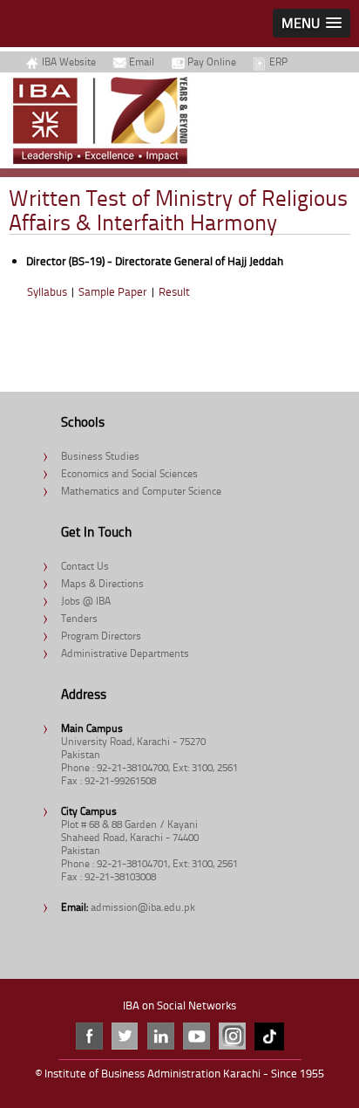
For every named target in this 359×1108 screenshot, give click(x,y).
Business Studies (100, 455)
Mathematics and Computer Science (141, 490)
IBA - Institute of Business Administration (100, 120)
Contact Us (85, 565)
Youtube (196, 1036)
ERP (278, 61)
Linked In (160, 1036)
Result (174, 291)
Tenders (79, 618)
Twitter (125, 1036)
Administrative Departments (125, 653)
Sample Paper (112, 291)
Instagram (232, 1036)
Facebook (89, 1036)
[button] (311, 23)
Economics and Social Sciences (129, 473)
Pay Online (211, 61)
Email (141, 61)
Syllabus (47, 291)
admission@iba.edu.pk (143, 906)
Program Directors (101, 635)
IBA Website (69, 61)
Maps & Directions (102, 583)
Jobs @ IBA (86, 600)
